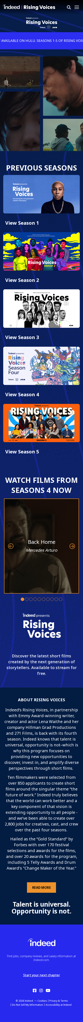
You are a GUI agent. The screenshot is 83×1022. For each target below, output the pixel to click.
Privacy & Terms (58, 1000)
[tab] (22, 599)
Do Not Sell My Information (27, 1004)
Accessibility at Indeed (59, 1004)
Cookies (42, 1000)
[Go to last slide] (10, 546)
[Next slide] (72, 546)
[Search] (69, 7)
